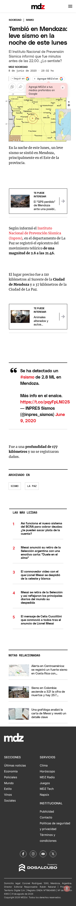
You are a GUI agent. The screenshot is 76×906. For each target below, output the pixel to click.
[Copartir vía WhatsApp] (12, 86)
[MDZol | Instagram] (33, 854)
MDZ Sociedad (18, 67)
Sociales (10, 800)
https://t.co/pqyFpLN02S (45, 402)
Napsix (44, 794)
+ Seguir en (18, 78)
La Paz (32, 486)
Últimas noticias (15, 765)
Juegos (45, 783)
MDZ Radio (47, 777)
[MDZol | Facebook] (23, 854)
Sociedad (15, 20)
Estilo (8, 789)
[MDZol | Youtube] (43, 854)
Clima (44, 765)
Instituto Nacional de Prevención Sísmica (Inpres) (35, 233)
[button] (70, 6)
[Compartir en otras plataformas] (20, 86)
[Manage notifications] (67, 888)
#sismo (27, 377)
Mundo (9, 783)
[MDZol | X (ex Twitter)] (53, 854)
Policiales (10, 777)
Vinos (8, 794)
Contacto (46, 817)
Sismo (15, 486)
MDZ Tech (47, 789)
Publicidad (47, 811)
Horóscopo (47, 771)
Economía (11, 771)
